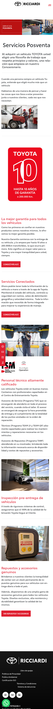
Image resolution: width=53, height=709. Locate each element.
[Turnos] (2, 357)
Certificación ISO (9, 680)
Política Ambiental (9, 677)
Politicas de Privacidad (11, 673)
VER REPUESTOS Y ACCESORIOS (16, 613)
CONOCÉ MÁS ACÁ (10, 264)
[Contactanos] (2, 352)
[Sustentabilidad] (2, 362)
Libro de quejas (26, 670)
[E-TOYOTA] (2, 346)
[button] (6, 703)
